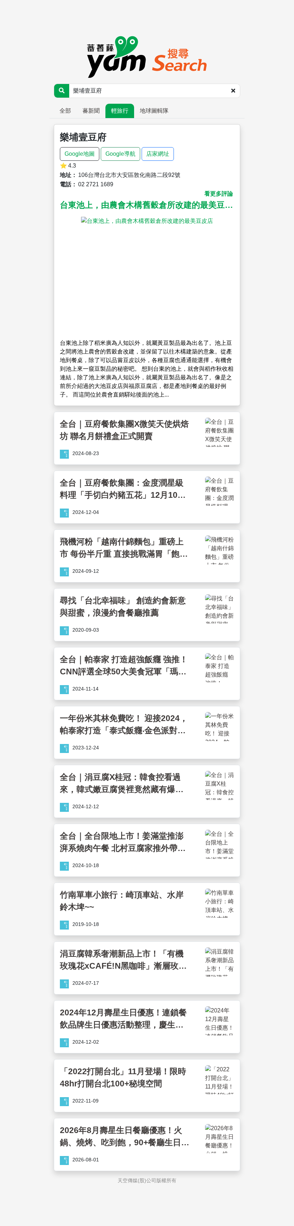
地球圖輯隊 (154, 111)
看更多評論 (218, 194)
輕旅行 (119, 111)
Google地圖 (80, 154)
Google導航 (120, 154)
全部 (65, 111)
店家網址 (157, 154)
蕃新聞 (91, 111)
